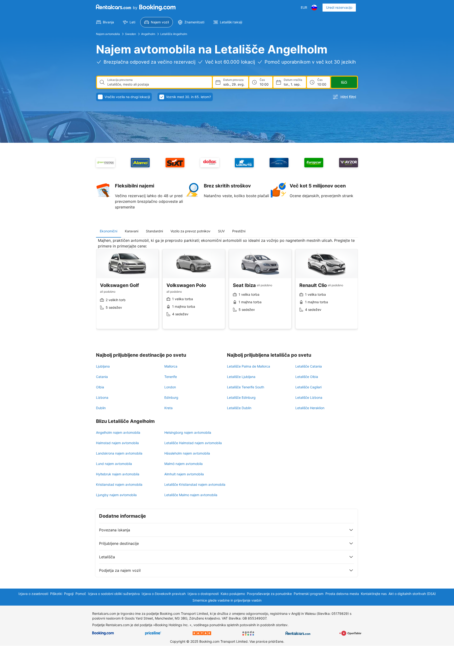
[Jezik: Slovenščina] (314, 7)
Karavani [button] (131, 231)
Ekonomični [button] (108, 231)
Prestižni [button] (238, 231)
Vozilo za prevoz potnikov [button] (190, 231)
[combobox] (157, 84)
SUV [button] (221, 231)
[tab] (108, 231)
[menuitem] (105, 22)
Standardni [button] (154, 231)
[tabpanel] (227, 287)
